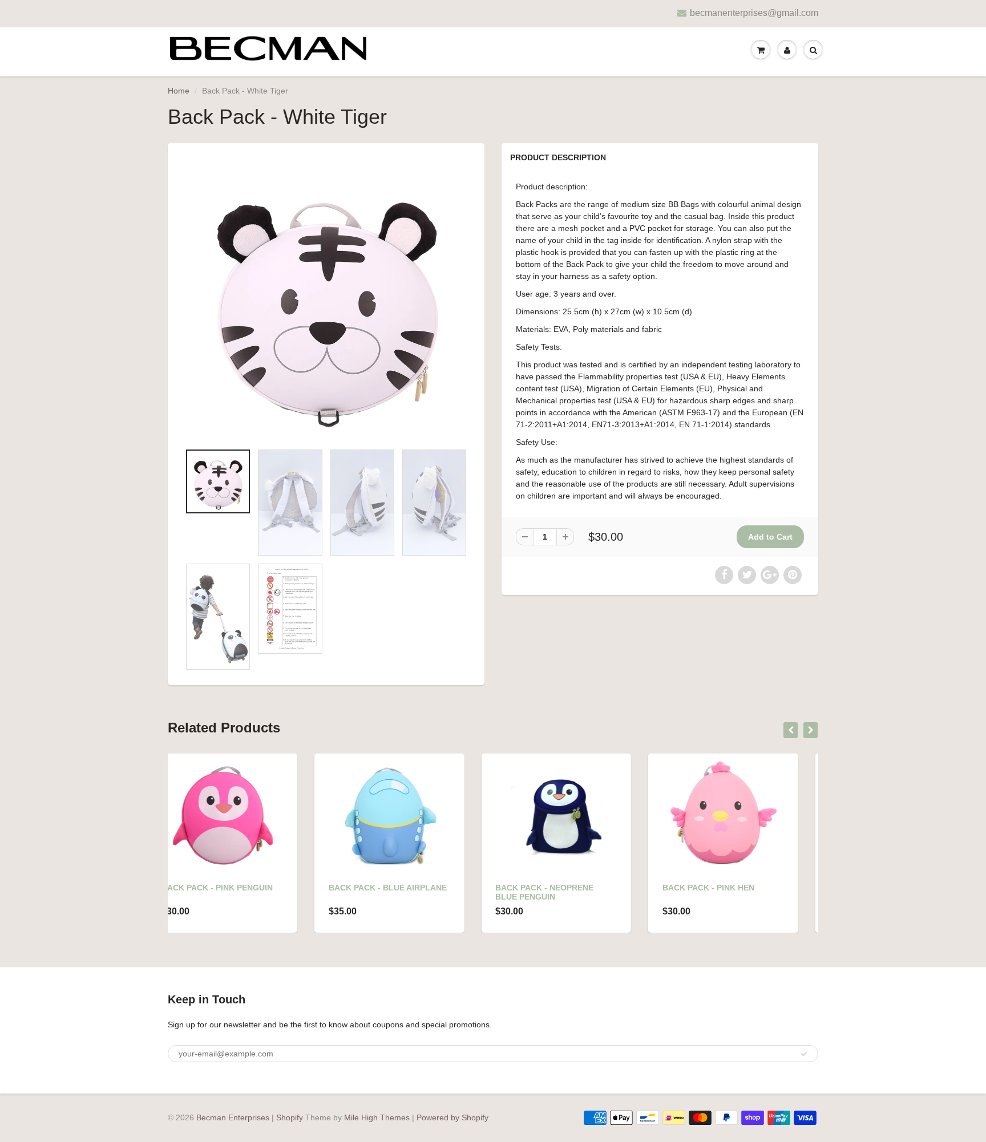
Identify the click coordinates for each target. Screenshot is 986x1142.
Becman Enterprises (232, 1117)
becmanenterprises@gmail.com (754, 13)
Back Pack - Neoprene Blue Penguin (398, 892)
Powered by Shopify (452, 1117)
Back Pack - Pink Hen (562, 887)
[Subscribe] (804, 1054)
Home (178, 90)
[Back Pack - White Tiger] (326, 299)
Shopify (289, 1117)
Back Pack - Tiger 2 (726, 887)
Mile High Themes (377, 1117)
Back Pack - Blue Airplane (241, 887)
